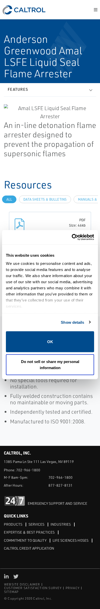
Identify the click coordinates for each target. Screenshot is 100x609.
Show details (72, 322)
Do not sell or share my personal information (50, 364)
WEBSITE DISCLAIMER (22, 584)
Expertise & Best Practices (29, 532)
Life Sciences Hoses (70, 540)
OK (50, 342)
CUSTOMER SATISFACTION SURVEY (33, 588)
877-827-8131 (60, 485)
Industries (61, 524)
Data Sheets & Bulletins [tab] (45, 199)
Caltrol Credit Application (29, 548)
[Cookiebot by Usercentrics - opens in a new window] (72, 237)
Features (18, 89)
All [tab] (9, 199)
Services (36, 524)
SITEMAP (11, 592)
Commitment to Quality (25, 540)
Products (13, 524)
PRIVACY (72, 588)
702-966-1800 (28, 470)
